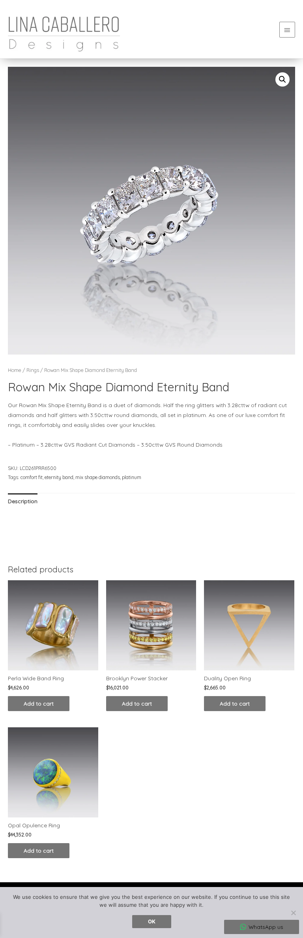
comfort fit (32, 477)
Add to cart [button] (39, 703)
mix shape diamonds (97, 477)
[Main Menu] (287, 30)
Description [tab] (22, 501)
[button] (282, 79)
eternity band (59, 477)
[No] (293, 913)
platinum (131, 477)
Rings (32, 370)
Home (14, 370)
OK (151, 921)
